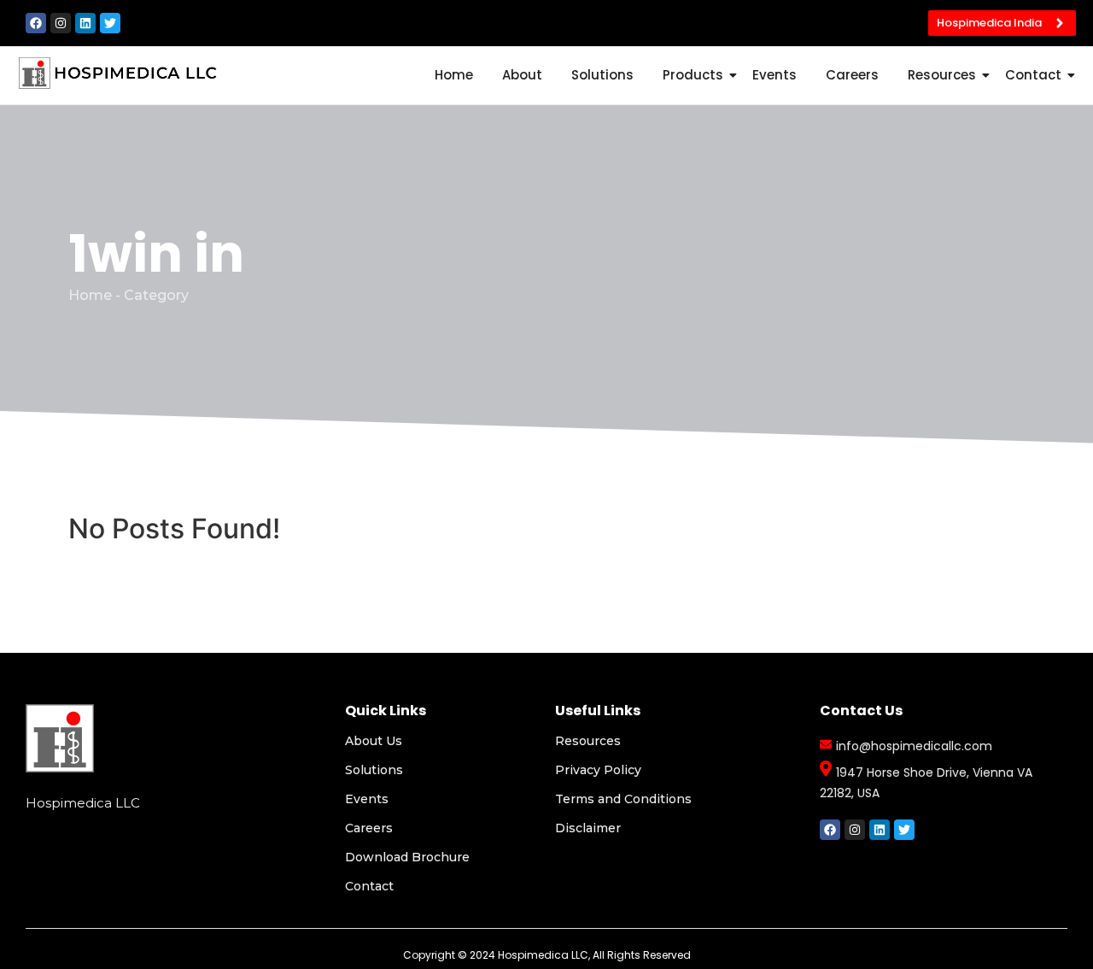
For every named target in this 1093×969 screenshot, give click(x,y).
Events (774, 75)
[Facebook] (36, 23)
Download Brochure (407, 857)
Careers (852, 75)
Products (693, 75)
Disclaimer (588, 828)
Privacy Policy (598, 770)
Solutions (602, 75)
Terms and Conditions (623, 799)
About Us (373, 741)
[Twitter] (110, 23)
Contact (1033, 75)
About (522, 75)
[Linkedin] (85, 23)
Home (454, 75)
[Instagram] (60, 23)
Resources (942, 75)
